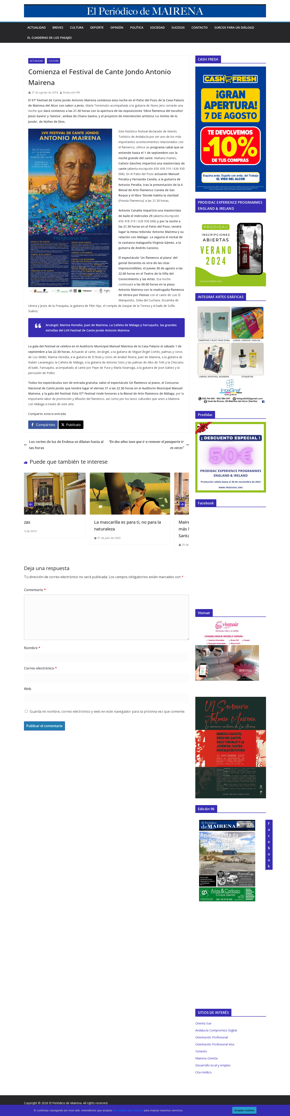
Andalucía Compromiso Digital (216, 1030)
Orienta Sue (203, 1023)
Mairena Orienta (206, 1058)
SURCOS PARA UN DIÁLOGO (234, 27)
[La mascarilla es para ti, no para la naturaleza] (67, 475)
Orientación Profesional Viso (214, 1044)
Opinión (116, 27)
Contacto (199, 27)
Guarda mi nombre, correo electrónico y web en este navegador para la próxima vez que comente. (107, 711)
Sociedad (157, 27)
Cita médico (203, 1072)
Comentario (35, 589)
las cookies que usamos (128, 1110)
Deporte (97, 27)
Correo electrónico (40, 668)
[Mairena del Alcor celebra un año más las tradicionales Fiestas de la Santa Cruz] (151, 475)
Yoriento (201, 1051)
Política (136, 27)
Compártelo (45, 425)
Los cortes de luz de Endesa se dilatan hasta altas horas (66, 444)
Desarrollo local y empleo (213, 1065)
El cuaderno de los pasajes (49, 38)
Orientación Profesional (211, 1037)
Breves (57, 27)
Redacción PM (71, 92)
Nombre (32, 648)
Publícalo (73, 425)
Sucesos (178, 27)
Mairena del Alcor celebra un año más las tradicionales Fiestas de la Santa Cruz (148, 529)
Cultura (76, 27)
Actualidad (36, 27)
